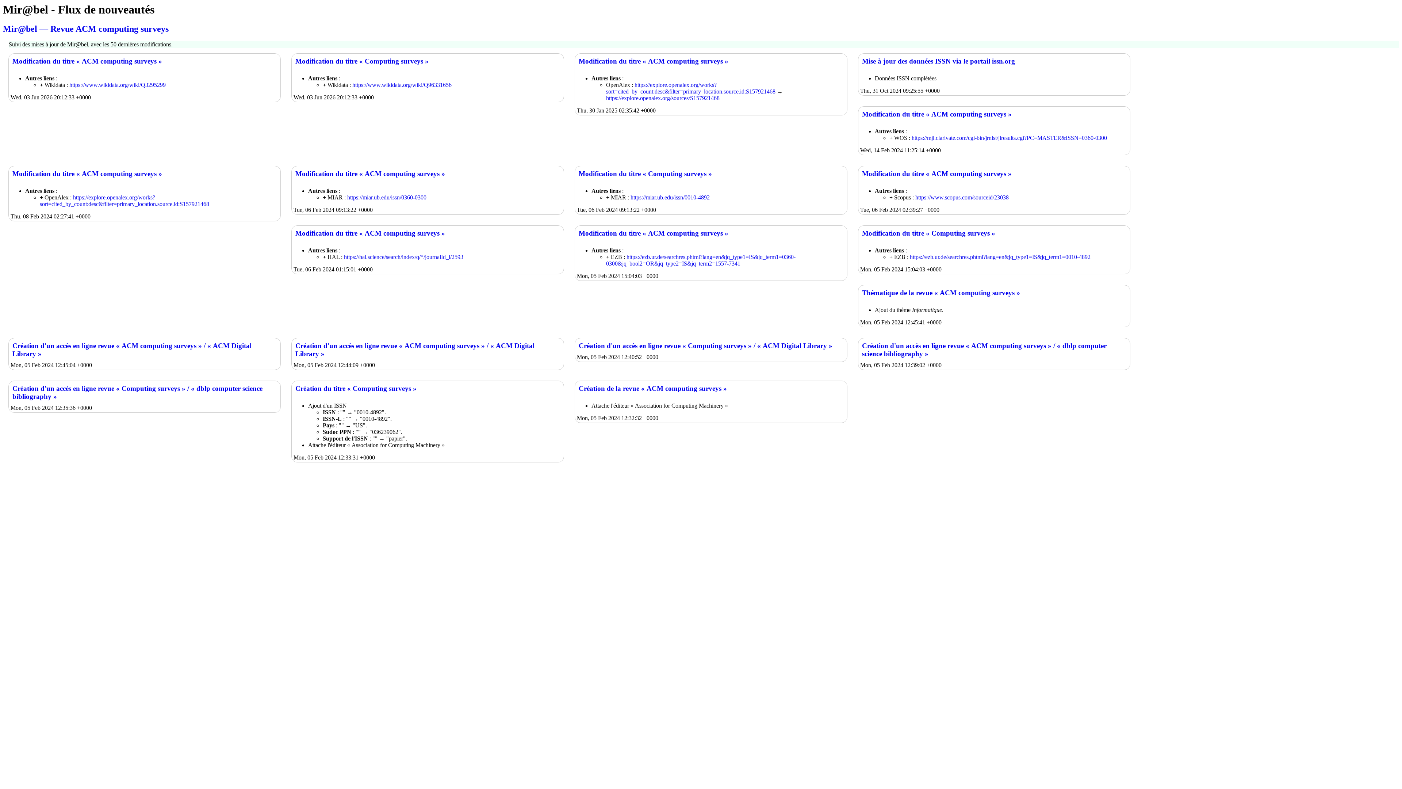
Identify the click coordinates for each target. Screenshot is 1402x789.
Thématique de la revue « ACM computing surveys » (941, 293)
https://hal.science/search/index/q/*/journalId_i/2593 (403, 257)
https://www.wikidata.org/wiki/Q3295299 (117, 85)
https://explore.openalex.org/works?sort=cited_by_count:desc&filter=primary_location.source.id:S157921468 (690, 88)
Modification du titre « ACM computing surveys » (87, 61)
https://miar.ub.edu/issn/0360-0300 (386, 197)
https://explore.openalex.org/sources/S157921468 (663, 98)
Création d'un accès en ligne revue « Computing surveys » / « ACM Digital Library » (705, 346)
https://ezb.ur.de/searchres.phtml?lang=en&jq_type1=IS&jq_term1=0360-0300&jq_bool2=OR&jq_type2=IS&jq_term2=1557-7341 (701, 260)
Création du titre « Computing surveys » (356, 388)
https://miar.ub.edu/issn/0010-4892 (670, 197)
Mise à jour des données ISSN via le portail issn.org (938, 61)
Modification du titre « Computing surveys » (362, 61)
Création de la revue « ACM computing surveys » (653, 388)
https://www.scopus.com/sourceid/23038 (962, 197)
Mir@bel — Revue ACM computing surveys (86, 29)
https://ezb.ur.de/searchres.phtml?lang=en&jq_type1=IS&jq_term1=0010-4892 (1000, 257)
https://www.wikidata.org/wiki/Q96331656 (402, 85)
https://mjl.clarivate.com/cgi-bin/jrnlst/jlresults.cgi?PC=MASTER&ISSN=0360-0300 (1009, 138)
